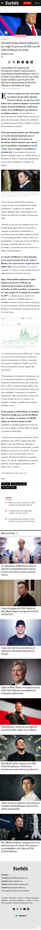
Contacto (21, 898)
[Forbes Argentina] (12, 3)
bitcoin (5, 484)
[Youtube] (24, 909)
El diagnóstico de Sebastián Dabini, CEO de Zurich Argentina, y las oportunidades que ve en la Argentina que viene (22, 512)
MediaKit (4, 898)
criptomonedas (18, 484)
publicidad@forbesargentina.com (17, 878)
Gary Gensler (32, 266)
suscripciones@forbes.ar (17, 887)
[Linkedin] (31, 62)
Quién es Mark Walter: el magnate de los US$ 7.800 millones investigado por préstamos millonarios (20, 691)
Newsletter (12, 898)
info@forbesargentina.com (14, 881)
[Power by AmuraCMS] (20, 915)
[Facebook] (18, 62)
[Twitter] (13, 62)
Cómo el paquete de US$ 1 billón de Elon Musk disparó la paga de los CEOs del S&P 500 (19, 611)
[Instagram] (21, 909)
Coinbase (14, 270)
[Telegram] (27, 62)
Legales (29, 900)
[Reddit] (22, 62)
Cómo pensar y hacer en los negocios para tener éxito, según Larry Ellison (19, 728)
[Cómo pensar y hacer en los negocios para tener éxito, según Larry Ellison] (20, 711)
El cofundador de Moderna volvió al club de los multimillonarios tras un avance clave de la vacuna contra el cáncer (18, 570)
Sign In (37, 3)
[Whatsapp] (9, 62)
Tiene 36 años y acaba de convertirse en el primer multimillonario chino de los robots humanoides (20, 806)
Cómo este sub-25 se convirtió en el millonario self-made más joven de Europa (18, 651)
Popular (8, 497)
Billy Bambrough (7, 54)
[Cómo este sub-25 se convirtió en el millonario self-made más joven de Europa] (20, 632)
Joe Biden (23, 360)
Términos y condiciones (17, 900)
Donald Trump (9, 487)
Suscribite (27, 3)
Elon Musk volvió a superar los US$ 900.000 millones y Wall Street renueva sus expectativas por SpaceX (19, 767)
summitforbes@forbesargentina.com (17, 884)
